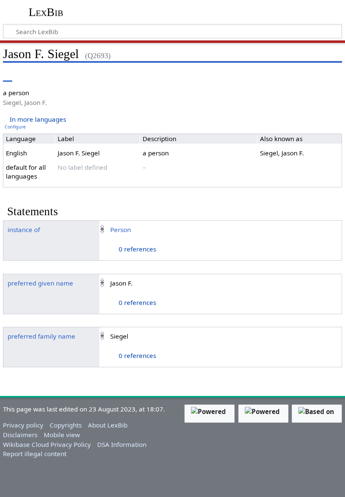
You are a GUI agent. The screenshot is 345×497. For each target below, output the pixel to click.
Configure (15, 127)
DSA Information (121, 444)
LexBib (46, 12)
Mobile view (62, 434)
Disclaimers (20, 434)
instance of (24, 229)
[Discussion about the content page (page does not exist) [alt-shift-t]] (26, 75)
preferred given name (40, 283)
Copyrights (66, 425)
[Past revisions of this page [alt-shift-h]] (293, 75)
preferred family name (41, 336)
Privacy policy (23, 425)
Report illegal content (34, 453)
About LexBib (107, 425)
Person (120, 229)
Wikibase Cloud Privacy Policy (47, 444)
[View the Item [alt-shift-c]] (7, 75)
